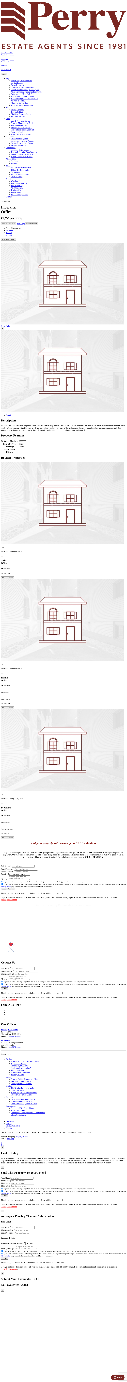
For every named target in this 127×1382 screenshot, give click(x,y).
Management (11, 159)
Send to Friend (31, 224)
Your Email (5, 1181)
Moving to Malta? (18, 101)
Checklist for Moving (19, 103)
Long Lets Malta (17, 132)
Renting (9, 1086)
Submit (4, 989)
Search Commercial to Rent (21, 157)
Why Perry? (15, 181)
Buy (7, 78)
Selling (8, 1077)
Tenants (14, 163)
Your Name (5, 1178)
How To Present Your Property (23, 1099)
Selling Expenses (17, 110)
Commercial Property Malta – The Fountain (28, 1113)
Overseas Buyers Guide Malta (22, 87)
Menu (4, 74)
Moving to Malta (17, 1075)
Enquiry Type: (6, 874)
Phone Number (7, 974)
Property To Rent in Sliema (21, 1095)
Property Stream (22, 1136)
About (8, 179)
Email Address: (7, 869)
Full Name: (6, 866)
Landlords (10, 136)
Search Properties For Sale (21, 81)
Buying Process (17, 83)
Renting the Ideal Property (21, 128)
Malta (8, 165)
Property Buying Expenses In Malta (25, 1061)
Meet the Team (17, 188)
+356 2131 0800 (7, 55)
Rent (8, 119)
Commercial (11, 148)
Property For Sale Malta (20, 1072)
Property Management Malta (22, 1101)
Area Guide (15, 172)
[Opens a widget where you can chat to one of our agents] (118, 1378)
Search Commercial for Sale (22, 154)
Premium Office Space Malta (22, 1108)
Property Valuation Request (21, 1084)
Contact (9, 197)
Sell (7, 107)
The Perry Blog (17, 186)
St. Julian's (4, 59)
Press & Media (16, 177)
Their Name (5, 1183)
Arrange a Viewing (8, 239)
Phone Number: (7, 872)
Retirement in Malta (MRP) (21, 94)
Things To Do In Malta (20, 170)
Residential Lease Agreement (22, 130)
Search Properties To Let (20, 121)
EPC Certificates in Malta (21, 114)
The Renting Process (19, 125)
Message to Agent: (8, 1249)
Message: (4, 879)
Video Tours (16, 192)
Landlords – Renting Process (22, 141)
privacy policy (105, 1163)
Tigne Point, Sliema (18, 1063)
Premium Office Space (20, 150)
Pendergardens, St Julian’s (21, 1068)
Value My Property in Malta (22, 105)
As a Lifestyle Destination (21, 168)
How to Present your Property (22, 143)
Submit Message (8, 889)
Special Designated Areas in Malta (24, 98)
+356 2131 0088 (7, 61)
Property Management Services (23, 123)
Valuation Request (18, 116)
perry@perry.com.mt (9, 900)
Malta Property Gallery (20, 174)
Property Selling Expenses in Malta (24, 1079)
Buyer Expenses (17, 85)
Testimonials (16, 190)
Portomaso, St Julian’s (19, 1066)
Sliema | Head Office (7, 52)
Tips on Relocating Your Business (24, 152)
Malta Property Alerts (19, 194)
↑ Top (2, 1144)
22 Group (10, 1139)
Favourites (6, 70)
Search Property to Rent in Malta (24, 1093)
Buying (9, 1059)
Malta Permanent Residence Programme (26, 92)
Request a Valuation (19, 145)
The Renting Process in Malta (22, 1088)
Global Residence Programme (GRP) (25, 90)
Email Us (4, 65)
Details (8, 415)
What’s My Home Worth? (21, 134)
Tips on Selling (17, 112)
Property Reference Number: (13, 1243)
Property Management (19, 139)
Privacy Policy (6, 886)
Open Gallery (6, 326)
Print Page (21, 224)
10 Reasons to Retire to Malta (22, 96)
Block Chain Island (18, 1115)
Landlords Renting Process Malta (24, 1104)
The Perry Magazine (19, 183)
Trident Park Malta (18, 1110)
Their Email (5, 1186)
